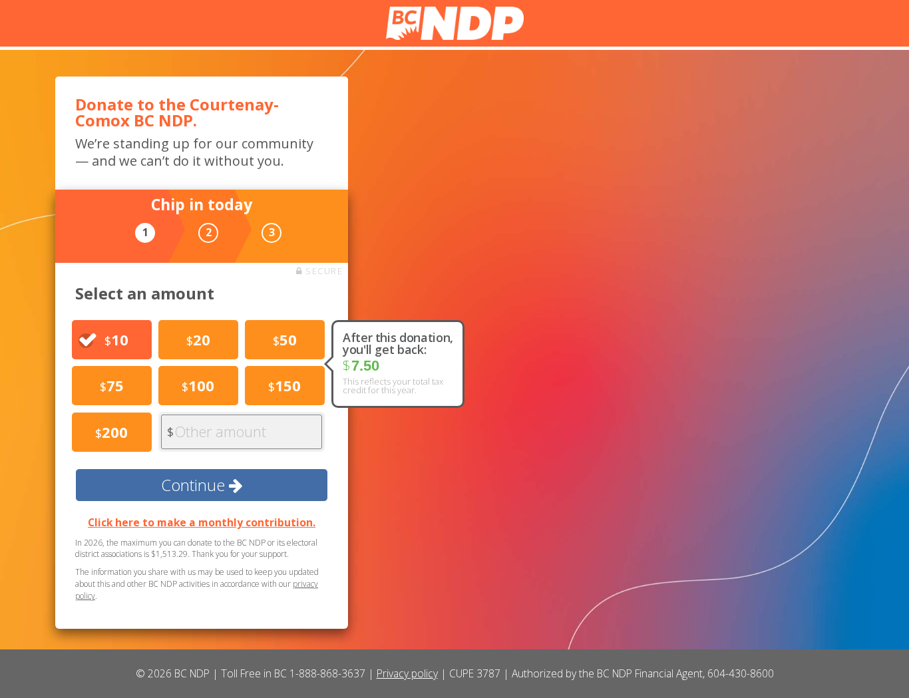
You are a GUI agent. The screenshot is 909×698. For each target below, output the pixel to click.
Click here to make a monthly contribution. (201, 522)
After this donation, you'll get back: (398, 343)
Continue (195, 485)
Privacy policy (407, 673)
